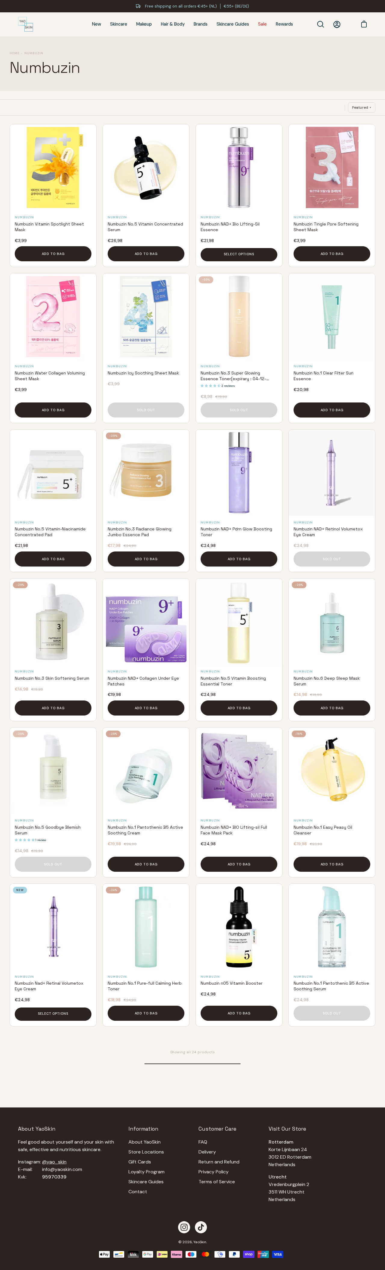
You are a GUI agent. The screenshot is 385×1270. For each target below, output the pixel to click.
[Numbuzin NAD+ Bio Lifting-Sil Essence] (239, 167)
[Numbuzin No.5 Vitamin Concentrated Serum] (146, 167)
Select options (239, 254)
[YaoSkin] (25, 24)
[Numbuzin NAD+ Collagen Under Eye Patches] (146, 622)
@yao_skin (54, 1162)
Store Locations (146, 1152)
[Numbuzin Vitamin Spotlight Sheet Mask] (53, 167)
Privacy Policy (214, 1172)
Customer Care (217, 1129)
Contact (137, 1191)
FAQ (203, 1142)
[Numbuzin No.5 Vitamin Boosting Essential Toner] (239, 622)
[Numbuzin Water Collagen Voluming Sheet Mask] (53, 316)
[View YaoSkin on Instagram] (184, 1227)
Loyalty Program (146, 1172)
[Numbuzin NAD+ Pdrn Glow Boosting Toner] (239, 473)
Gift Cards (139, 1162)
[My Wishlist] (348, 24)
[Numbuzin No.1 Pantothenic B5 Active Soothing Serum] (332, 927)
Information (143, 1129)
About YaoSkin (144, 1142)
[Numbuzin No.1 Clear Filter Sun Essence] (332, 316)
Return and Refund (219, 1162)
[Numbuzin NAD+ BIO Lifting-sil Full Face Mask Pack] (239, 771)
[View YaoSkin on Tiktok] (201, 1227)
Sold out (146, 410)
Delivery (207, 1152)
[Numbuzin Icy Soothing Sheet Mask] (146, 316)
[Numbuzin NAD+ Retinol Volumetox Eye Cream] (332, 473)
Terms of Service (217, 1181)
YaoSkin (199, 1242)
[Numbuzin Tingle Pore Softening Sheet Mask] (332, 167)
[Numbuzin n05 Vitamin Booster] (239, 927)
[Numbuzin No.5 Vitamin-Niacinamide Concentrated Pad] (53, 473)
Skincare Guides (146, 1181)
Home (15, 53)
